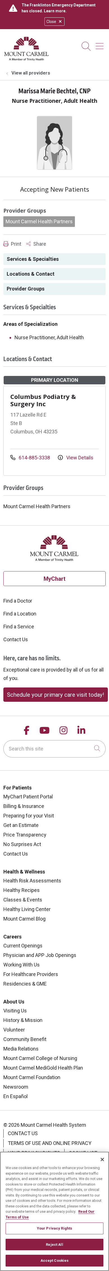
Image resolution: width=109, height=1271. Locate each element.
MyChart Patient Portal (28, 797)
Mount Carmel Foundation (31, 1077)
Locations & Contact (30, 274)
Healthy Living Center (27, 909)
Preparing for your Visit (28, 816)
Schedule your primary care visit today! (55, 694)
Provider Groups (25, 289)
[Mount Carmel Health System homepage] (26, 59)
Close (51, 21)
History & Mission (22, 1020)
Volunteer (14, 1030)
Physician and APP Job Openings (39, 955)
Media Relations (21, 1049)
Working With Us (21, 965)
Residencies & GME (25, 984)
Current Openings (22, 946)
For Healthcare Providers (30, 974)
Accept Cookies (55, 1260)
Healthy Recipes (21, 890)
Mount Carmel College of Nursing (40, 1058)
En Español (15, 1096)
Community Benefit (24, 1039)
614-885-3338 (34, 458)
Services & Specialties (33, 259)
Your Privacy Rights (54, 1228)
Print (15, 244)
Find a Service (18, 626)
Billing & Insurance (23, 806)
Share (39, 244)
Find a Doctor (17, 601)
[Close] (102, 1159)
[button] (101, 44)
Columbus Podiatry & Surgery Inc (43, 400)
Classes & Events (22, 900)
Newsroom (15, 1087)
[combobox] (54, 749)
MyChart (54, 578)
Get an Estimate (21, 825)
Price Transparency (24, 835)
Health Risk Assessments (32, 881)
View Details (79, 458)
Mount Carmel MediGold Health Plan (43, 1068)
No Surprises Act (22, 844)
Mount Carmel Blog (24, 919)
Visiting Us (15, 1011)
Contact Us (15, 639)
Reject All (54, 1244)
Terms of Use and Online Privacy (49, 1143)
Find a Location (19, 614)
